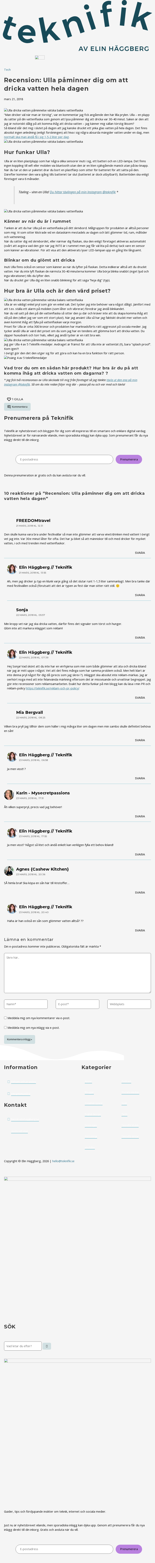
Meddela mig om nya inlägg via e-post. (33, 1028)
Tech (7, 70)
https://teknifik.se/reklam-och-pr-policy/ (52, 688)
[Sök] (47, 1346)
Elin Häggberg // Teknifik (45, 567)
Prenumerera (129, 459)
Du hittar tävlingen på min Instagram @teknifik (83, 192)
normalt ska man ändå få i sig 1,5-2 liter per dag (36, 137)
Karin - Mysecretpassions (43, 793)
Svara (140, 553)
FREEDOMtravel (33, 520)
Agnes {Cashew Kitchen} (42, 869)
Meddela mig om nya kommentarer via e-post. (38, 1018)
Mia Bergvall (29, 712)
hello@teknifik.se (63, 1161)
